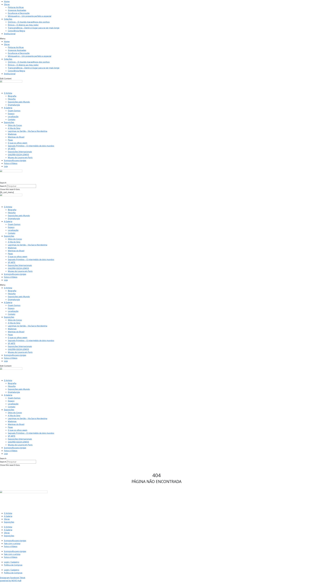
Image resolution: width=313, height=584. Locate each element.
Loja (6, 166)
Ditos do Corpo (15, 125)
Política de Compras (13, 565)
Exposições (9, 122)
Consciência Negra (16, 30)
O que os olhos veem (17, 143)
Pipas (10, 140)
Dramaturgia (14, 104)
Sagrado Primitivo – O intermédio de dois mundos (31, 145)
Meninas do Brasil (16, 137)
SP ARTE (11, 148)
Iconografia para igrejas (15, 160)
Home (7, 1)
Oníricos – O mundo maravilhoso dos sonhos (29, 22)
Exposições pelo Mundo (19, 102)
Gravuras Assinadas (17, 10)
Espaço (11, 113)
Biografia (12, 96)
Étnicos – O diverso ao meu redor (23, 25)
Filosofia (12, 99)
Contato (11, 119)
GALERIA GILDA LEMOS (18, 154)
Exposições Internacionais (20, 151)
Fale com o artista (12, 543)
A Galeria (8, 107)
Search (3, 186)
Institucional (9, 33)
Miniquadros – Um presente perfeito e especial (29, 16)
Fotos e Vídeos (10, 163)
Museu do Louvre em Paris (20, 157)
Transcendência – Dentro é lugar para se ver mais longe (33, 27)
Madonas (12, 134)
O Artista (8, 93)
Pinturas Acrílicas (16, 7)
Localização (13, 116)
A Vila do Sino (14, 128)
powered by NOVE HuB (10, 580)
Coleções (8, 19)
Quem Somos (14, 110)
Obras (7, 4)
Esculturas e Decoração (19, 13)
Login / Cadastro (11, 562)
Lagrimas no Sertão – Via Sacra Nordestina (27, 131)
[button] (156, 38)
